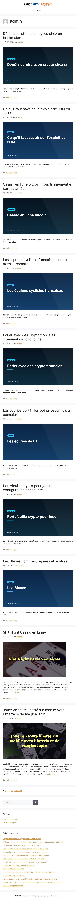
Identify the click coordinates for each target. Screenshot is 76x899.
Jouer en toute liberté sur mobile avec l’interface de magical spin (34, 712)
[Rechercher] (35, 802)
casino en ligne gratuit (11, 819)
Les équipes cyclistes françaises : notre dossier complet (25, 852)
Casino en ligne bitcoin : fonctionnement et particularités (25, 849)
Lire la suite (16, 692)
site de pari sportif (10, 823)
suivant (18, 791)
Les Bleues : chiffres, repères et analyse (35, 561)
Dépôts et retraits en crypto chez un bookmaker (22, 839)
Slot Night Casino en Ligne (24, 632)
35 (11, 791)
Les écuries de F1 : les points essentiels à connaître (23, 859)
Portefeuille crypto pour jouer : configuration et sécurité (28, 488)
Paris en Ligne (11, 97)
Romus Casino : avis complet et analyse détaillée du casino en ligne (30, 879)
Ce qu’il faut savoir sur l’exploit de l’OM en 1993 (21, 845)
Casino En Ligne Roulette (13, 886)
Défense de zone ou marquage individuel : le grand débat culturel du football (33, 842)
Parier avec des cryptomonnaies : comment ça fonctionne (30, 337)
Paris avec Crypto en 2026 (13, 876)
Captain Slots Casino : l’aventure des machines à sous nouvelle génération (32, 882)
